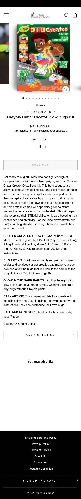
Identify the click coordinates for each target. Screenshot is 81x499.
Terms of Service (40, 449)
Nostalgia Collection (40, 468)
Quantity (40, 139)
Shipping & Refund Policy (40, 437)
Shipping (35, 130)
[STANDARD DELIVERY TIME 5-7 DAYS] (40, 3)
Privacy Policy (40, 443)
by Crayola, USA (40, 112)
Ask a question (40, 335)
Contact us (40, 462)
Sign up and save (39, 480)
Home (39, 105)
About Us (40, 456)
